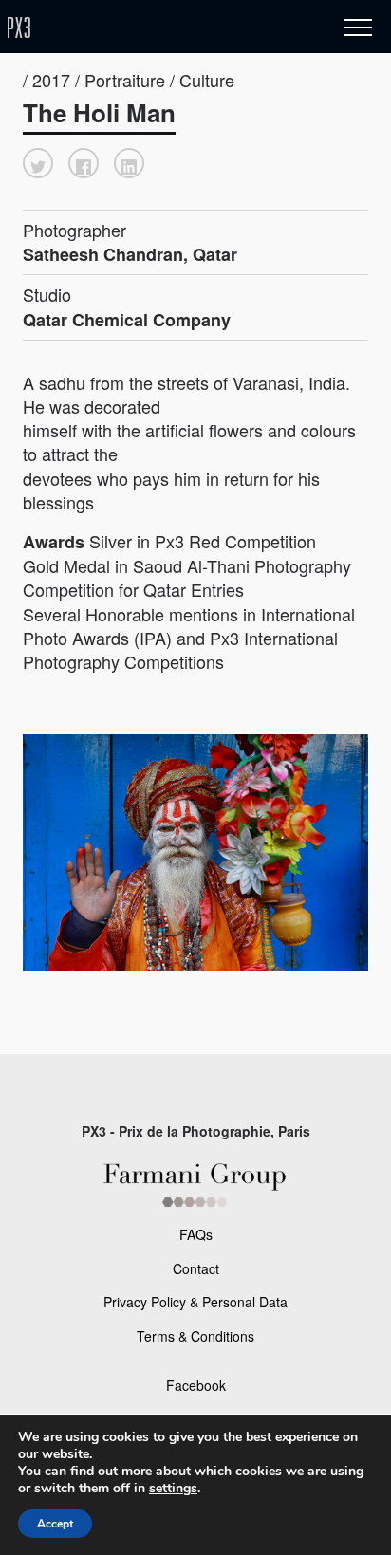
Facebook (196, 1385)
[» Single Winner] (131, 28)
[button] (38, 163)
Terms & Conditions (195, 1335)
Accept (55, 1523)
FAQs (196, 1234)
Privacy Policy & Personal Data (195, 1301)
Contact (196, 1268)
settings (173, 1488)
